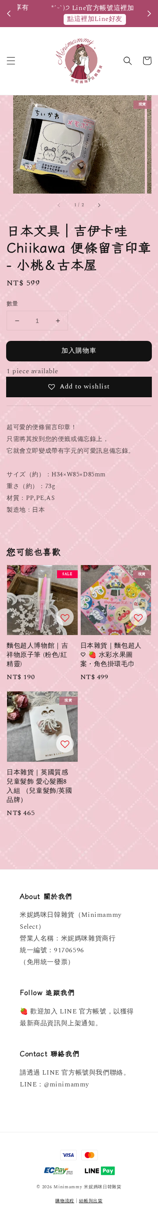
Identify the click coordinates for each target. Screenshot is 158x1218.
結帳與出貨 (91, 1200)
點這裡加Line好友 (81, 19)
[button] (11, 60)
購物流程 (64, 1200)
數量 (12, 304)
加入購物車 (79, 351)
